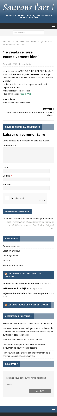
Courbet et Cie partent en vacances (22, 283)
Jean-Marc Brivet (11, 328)
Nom (5, 167)
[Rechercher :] (28, 32)
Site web (7, 184)
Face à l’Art (25, 93)
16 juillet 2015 (11, 64)
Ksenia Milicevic (10, 323)
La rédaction (26, 64)
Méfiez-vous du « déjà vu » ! (17, 288)
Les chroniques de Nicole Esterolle (28, 304)
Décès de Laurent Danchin (29, 339)
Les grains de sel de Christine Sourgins (23, 275)
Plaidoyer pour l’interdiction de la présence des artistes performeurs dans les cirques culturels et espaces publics (28, 331)
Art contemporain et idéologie (37, 323)
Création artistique (11, 250)
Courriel (7, 175)
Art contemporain (11, 246)
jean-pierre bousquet (13, 344)
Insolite (6, 260)
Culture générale (10, 255)
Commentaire (9, 145)
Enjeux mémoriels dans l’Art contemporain (25, 293)
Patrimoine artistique (13, 265)
